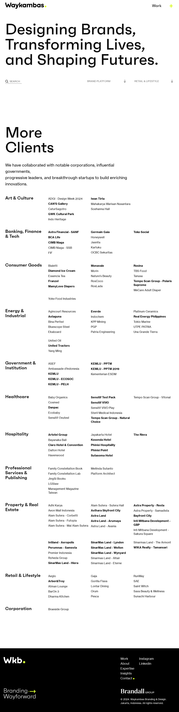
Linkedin (145, 663)
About (124, 663)
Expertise (127, 668)
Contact (126, 678)
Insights (126, 673)
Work (124, 659)
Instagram (146, 659)
